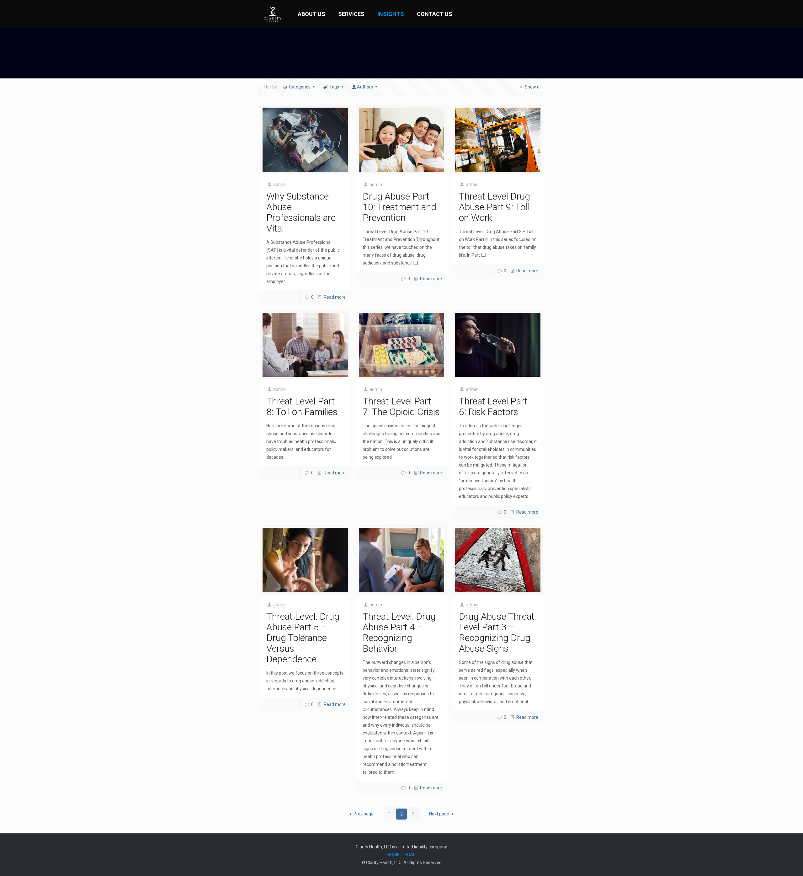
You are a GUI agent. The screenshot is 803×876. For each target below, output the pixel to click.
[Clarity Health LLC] (272, 14)
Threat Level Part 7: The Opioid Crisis (401, 406)
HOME (393, 854)
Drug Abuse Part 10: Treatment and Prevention (399, 207)
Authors (365, 86)
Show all (533, 86)
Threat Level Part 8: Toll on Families (302, 406)
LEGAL (408, 854)
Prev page (364, 813)
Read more (335, 297)
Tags (334, 86)
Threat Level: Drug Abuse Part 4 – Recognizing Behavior (399, 632)
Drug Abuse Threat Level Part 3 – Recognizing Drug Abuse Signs (496, 632)
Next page (439, 813)
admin (279, 184)
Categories (300, 86)
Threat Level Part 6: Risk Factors (493, 406)
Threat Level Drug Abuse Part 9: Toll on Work (494, 207)
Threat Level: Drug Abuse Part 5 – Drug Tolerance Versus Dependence (302, 638)
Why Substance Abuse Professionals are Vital (301, 212)
